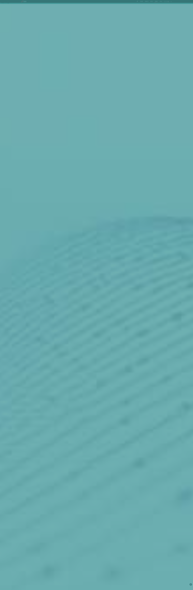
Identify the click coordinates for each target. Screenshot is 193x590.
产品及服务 (141, 1)
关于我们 (161, 1)
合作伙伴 (151, 1)
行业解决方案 (146, 1)
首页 (137, 1)
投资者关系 (156, 1)
